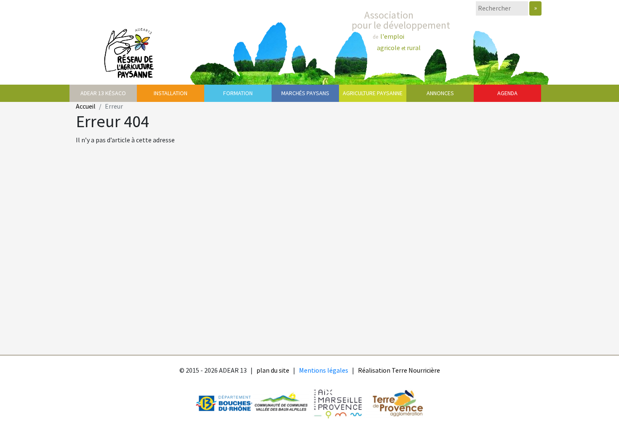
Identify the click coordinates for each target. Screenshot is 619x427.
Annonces (440, 93)
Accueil (86, 107)
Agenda (507, 93)
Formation (238, 93)
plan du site (272, 371)
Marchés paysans (305, 93)
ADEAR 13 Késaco (103, 93)
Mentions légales (323, 371)
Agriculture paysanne (373, 93)
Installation (170, 93)
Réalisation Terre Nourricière (399, 371)
